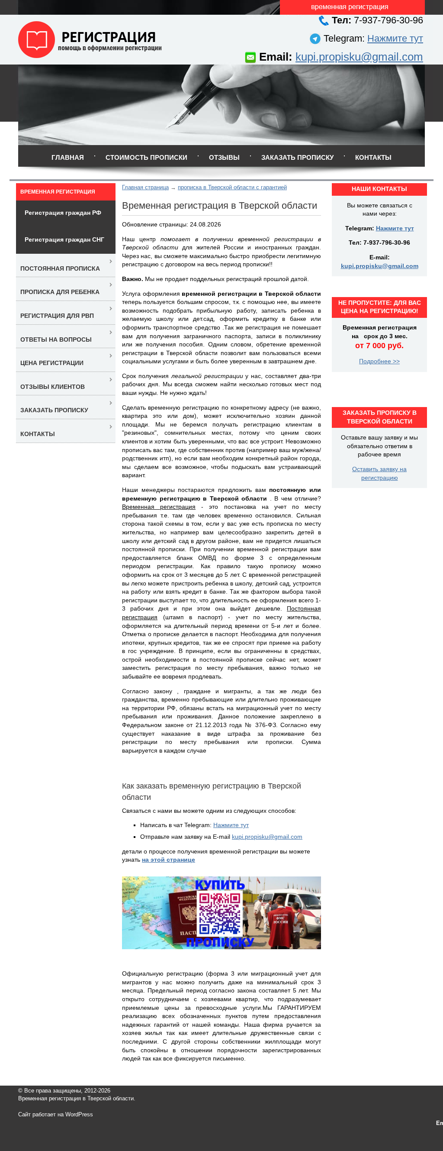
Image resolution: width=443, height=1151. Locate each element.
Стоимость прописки (146, 157)
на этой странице (168, 859)
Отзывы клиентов (52, 386)
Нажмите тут (395, 38)
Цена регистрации (51, 362)
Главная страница (145, 187)
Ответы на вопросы (56, 339)
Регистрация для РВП (57, 315)
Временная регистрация (57, 192)
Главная (67, 157)
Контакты (373, 157)
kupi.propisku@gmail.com (359, 56)
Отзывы (224, 157)
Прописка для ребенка (60, 291)
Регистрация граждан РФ (63, 212)
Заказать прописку (297, 157)
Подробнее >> (379, 361)
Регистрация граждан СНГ (64, 239)
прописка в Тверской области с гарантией (232, 187)
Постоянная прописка (60, 268)
